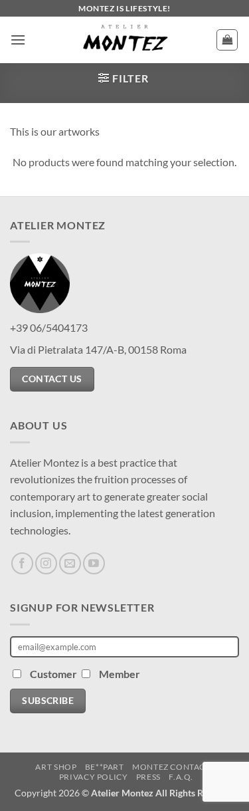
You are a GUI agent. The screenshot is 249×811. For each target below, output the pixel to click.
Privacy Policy (93, 777)
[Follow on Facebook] (22, 563)
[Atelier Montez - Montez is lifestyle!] (124, 40)
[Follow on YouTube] (94, 563)
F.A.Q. (181, 777)
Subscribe (48, 700)
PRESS (148, 777)
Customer (54, 673)
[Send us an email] (70, 563)
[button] (18, 39)
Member (119, 673)
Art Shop (55, 767)
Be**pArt (104, 767)
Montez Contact (171, 767)
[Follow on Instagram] (46, 563)
